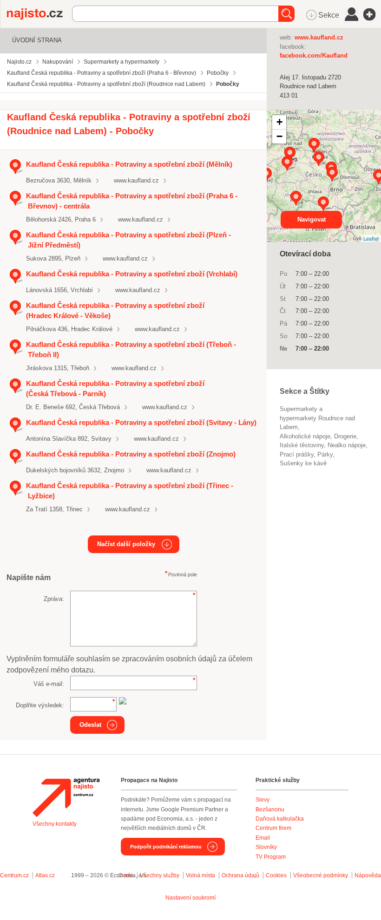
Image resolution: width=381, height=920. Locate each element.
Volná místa (200, 875)
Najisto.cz (39, 14)
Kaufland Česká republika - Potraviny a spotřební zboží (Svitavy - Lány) (141, 422)
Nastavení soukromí (190, 897)
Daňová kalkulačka (280, 819)
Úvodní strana (37, 40)
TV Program (271, 857)
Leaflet (371, 238)
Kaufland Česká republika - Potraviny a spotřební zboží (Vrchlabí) (131, 274)
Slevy (262, 799)
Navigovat (311, 219)
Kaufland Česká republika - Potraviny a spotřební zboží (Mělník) (129, 164)
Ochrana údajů (240, 875)
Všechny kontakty (55, 824)
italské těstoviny (302, 445)
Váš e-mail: (48, 683)
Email (263, 838)
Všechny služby (160, 875)
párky (325, 454)
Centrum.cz (14, 875)
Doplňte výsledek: (40, 705)
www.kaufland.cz (136, 180)
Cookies (276, 875)
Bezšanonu (270, 809)
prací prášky (297, 454)
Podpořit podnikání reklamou (166, 846)
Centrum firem (273, 828)
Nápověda (368, 875)
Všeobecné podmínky (320, 875)
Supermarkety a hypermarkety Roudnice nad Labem (317, 418)
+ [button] (279, 122)
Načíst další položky (126, 544)
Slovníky (266, 847)
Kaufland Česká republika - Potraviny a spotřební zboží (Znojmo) (131, 454)
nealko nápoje (347, 445)
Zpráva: (54, 598)
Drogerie (345, 436)
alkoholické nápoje (305, 436)
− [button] (279, 136)
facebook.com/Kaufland (314, 55)
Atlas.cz (45, 875)
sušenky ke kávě (303, 463)
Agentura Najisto (66, 797)
